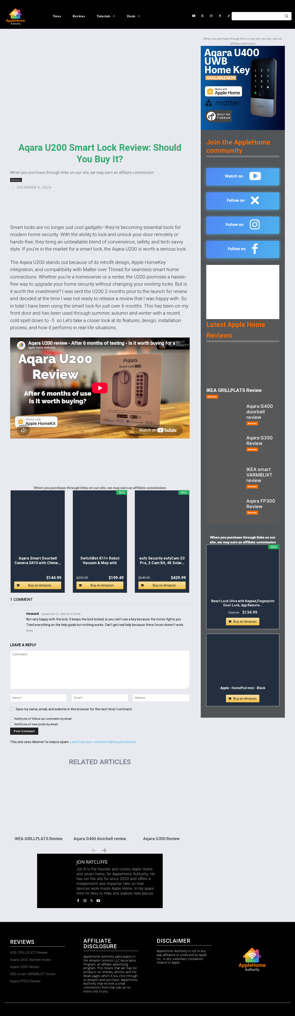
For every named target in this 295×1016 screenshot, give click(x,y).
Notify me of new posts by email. (36, 724)
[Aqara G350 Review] (161, 802)
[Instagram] (211, 16)
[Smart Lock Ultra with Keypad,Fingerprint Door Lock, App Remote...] (243, 574)
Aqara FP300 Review (260, 503)
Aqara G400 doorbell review (100, 838)
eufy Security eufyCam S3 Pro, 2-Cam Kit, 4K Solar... (162, 560)
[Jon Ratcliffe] (57, 881)
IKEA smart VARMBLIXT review (259, 475)
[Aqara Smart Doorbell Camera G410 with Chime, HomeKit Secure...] (38, 525)
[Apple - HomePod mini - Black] (243, 660)
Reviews (16, 179)
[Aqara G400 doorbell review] (99, 802)
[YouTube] (194, 16)
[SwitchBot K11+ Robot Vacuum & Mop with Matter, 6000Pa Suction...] (100, 525)
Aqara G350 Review (161, 838)
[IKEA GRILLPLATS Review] (38, 802)
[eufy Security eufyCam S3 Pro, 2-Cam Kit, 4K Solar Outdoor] (162, 525)
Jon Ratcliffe (92, 862)
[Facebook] (220, 16)
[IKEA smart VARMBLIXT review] (224, 479)
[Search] (286, 16)
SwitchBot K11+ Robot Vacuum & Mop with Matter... (100, 560)
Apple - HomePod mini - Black (242, 688)
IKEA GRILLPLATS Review (38, 838)
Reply (29, 630)
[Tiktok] (229, 16)
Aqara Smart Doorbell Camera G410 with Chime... (38, 560)
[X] (91, 900)
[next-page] (103, 850)
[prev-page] (94, 850)
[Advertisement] (242, 294)
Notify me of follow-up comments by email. (43, 718)
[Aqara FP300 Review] (224, 511)
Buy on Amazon (39, 585)
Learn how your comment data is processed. (103, 742)
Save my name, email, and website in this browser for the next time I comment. (74, 709)
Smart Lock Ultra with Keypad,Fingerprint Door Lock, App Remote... (242, 603)
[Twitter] (202, 16)
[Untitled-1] (243, 88)
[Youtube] (98, 900)
